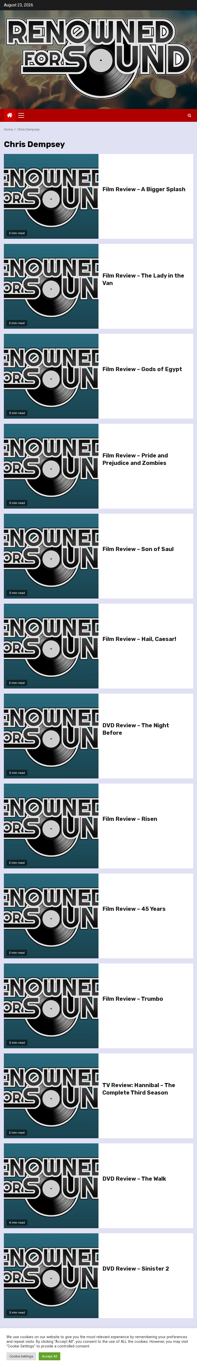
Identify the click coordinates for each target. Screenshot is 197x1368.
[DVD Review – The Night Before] (51, 736)
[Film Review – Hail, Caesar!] (51, 646)
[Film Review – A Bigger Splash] (51, 196)
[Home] (10, 115)
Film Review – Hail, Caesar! (139, 639)
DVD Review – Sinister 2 (135, 1268)
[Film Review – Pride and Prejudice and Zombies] (51, 466)
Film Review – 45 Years (134, 908)
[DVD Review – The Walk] (51, 1185)
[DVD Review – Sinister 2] (51, 1275)
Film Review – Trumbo (132, 998)
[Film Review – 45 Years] (51, 916)
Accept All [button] (49, 1356)
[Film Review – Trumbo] (51, 1005)
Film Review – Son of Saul (138, 549)
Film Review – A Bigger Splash (143, 189)
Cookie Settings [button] (21, 1356)
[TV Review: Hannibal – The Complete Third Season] (51, 1095)
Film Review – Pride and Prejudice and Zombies (135, 459)
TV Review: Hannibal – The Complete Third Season (138, 1089)
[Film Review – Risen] (51, 826)
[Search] (189, 116)
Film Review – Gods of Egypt (142, 369)
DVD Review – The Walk (134, 1178)
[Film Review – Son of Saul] (51, 556)
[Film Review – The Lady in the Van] (51, 286)
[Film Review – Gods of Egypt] (51, 376)
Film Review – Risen (129, 818)
